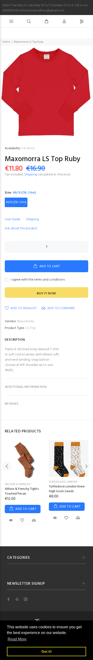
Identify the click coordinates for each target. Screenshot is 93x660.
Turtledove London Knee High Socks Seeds (67, 489)
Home (6, 42)
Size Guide (12, 219)
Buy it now (46, 293)
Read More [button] (17, 639)
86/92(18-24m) (16, 202)
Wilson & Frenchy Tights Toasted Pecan (22, 491)
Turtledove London (63, 482)
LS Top (31, 328)
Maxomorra (25, 321)
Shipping (30, 174)
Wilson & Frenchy (18, 484)
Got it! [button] (46, 651)
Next (86, 466)
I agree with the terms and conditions (38, 279)
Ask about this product (21, 228)
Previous (6, 466)
